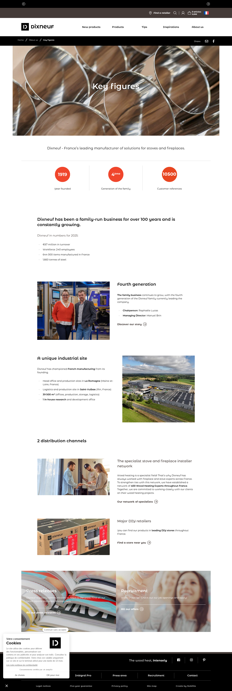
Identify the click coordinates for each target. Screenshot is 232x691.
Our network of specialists (135, 501)
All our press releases (41, 612)
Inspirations (171, 27)
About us (197, 27)
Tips (144, 27)
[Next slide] (208, 4)
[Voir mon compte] (183, 12)
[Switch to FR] (206, 12)
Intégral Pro (83, 675)
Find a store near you (131, 542)
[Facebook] (178, 660)
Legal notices (43, 686)
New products (91, 27)
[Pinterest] (204, 660)
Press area (120, 675)
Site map (152, 686)
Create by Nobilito (186, 686)
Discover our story (129, 324)
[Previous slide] (23, 4)
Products (118, 27)
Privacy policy (120, 686)
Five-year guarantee (81, 686)
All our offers (130, 609)
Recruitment (156, 675)
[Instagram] (191, 660)
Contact (192, 675)
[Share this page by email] (206, 41)
